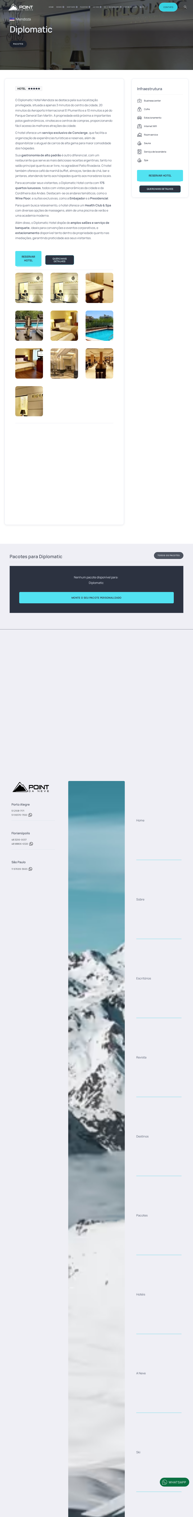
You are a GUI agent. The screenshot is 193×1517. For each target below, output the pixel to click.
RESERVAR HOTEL (28, 258)
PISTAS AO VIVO (130, 7)
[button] (60, 7)
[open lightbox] (29, 288)
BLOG (142, 7)
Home (51, 7)
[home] (21, 7)
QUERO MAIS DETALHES (60, 260)
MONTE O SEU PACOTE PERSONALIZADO (96, 597)
